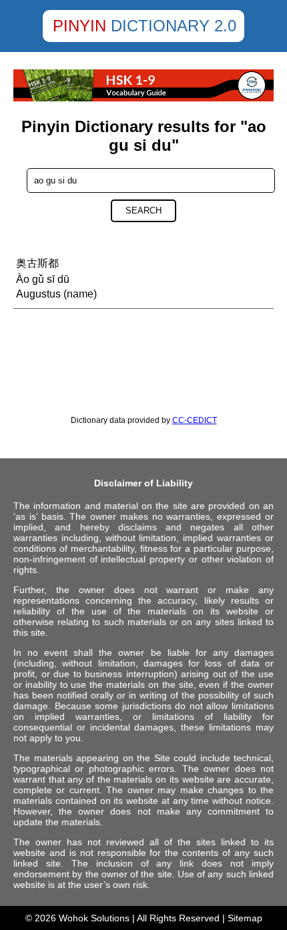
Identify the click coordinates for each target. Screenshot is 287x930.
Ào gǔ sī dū (42, 279)
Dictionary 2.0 (173, 26)
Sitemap (245, 918)
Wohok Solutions (94, 918)
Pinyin (79, 26)
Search (143, 210)
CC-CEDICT (194, 420)
